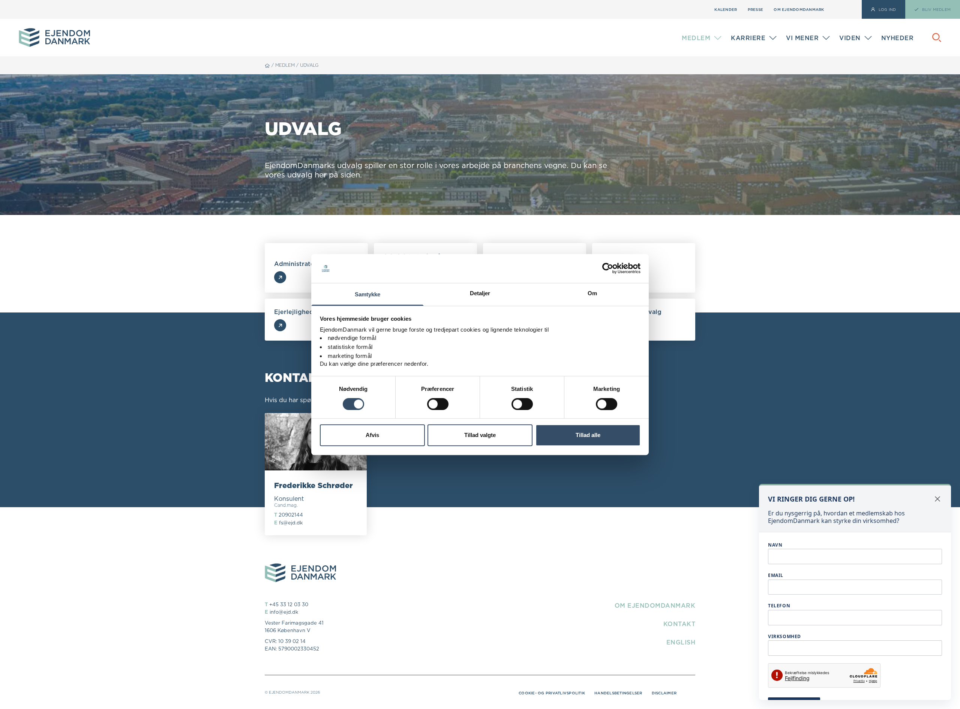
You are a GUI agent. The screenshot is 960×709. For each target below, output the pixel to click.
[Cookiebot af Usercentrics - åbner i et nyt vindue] (607, 268)
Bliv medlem (699, 39)
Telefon (779, 605)
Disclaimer (664, 692)
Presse (756, 9)
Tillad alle (588, 435)
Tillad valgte (480, 435)
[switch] (437, 404)
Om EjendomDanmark (799, 9)
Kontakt (679, 624)
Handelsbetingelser (618, 692)
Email (775, 575)
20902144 (291, 514)
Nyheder (897, 38)
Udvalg (309, 65)
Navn (775, 545)
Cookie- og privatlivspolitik (552, 692)
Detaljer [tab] (480, 293)
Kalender (725, 9)
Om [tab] (592, 293)
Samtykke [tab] (368, 294)
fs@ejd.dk (291, 522)
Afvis (372, 435)
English (681, 642)
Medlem (285, 65)
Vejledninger (858, 33)
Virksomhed (784, 636)
